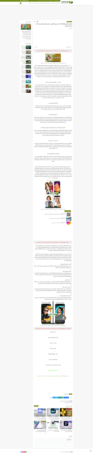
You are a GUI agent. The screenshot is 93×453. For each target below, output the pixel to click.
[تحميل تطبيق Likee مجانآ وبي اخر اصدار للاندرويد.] (68, 223)
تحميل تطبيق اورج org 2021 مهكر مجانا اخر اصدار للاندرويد (23, 57)
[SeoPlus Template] (71, 451)
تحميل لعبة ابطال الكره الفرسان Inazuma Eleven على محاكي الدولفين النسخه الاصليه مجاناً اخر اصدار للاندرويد (23, 53)
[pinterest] (25, 0)
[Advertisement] (46, 12)
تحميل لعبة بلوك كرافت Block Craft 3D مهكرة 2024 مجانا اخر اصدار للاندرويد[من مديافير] (26, 33)
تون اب (69, 65)
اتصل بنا (46, 0)
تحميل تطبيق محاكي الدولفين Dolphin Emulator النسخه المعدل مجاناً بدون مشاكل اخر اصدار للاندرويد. (23, 62)
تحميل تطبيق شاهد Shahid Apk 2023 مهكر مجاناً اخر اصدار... (54, 419)
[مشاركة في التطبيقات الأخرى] (51, 397)
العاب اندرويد (52, 3)
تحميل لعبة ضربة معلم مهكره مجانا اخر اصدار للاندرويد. (23, 82)
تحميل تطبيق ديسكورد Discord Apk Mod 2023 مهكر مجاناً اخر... (40, 419)
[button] (66, 397)
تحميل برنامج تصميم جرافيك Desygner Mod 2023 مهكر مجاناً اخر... (41, 431)
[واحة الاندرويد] (67, 2)
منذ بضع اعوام (63, 213)
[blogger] (27, 0)
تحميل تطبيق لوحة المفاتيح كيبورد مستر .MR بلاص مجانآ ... (57, 218)
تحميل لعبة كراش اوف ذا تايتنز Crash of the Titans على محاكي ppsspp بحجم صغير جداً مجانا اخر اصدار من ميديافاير (23, 87)
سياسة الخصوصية (51, 0)
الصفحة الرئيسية (57, 0)
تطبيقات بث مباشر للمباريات (32, 3)
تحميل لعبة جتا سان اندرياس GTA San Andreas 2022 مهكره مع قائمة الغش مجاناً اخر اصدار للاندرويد (23, 72)
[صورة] (28, 47)
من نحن (39, 0)
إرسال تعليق (69, 439)
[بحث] (20, 3)
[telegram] (22, 0)
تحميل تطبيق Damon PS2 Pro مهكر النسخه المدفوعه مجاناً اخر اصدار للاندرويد (23, 77)
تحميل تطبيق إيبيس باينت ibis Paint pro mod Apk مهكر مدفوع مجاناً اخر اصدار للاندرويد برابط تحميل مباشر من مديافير (23, 67)
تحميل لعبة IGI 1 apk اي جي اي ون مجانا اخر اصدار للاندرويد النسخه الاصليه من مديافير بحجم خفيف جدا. (23, 48)
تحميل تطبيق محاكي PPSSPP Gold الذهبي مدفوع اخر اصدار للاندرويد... (66, 419)
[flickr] (24, 0)
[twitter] (20, 0)
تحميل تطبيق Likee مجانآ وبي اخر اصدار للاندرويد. (58, 222)
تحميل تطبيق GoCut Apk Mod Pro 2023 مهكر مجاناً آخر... (66, 431)
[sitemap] (26, 452)
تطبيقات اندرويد (57, 3)
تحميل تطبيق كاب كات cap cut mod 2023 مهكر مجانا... (53, 431)
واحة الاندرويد (50, 177)
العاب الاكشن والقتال (46, 3)
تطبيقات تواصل (40, 3)
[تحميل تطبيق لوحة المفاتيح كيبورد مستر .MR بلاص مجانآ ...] (68, 219)
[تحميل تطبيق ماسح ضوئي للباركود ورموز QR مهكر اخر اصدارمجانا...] (68, 214)
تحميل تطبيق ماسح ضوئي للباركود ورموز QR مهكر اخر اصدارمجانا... (54, 214)
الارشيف (43, 0)
